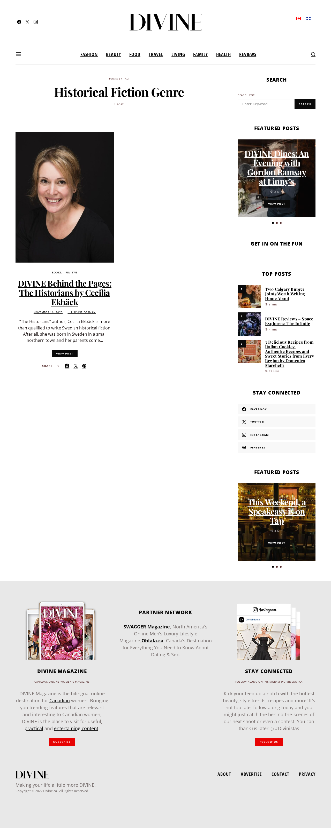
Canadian (59, 700)
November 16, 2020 (48, 312)
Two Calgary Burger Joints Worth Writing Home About (285, 293)
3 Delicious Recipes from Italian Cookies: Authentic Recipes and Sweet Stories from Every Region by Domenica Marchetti (289, 353)
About (224, 774)
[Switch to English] (299, 18)
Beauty (113, 54)
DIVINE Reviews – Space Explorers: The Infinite (289, 321)
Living (178, 54)
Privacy (307, 774)
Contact (280, 774)
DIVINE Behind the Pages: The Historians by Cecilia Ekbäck (64, 292)
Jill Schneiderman (82, 312)
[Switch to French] (308, 18)
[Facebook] (19, 22)
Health (223, 54)
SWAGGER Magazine (147, 627)
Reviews (247, 54)
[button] (273, 223)
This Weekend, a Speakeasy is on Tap (276, 511)
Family (200, 54)
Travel (156, 54)
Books (57, 272)
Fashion (89, 54)
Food (134, 54)
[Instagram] (35, 22)
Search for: (247, 95)
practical (34, 728)
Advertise (251, 774)
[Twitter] (27, 22)
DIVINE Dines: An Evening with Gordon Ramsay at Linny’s (276, 167)
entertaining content (76, 728)
